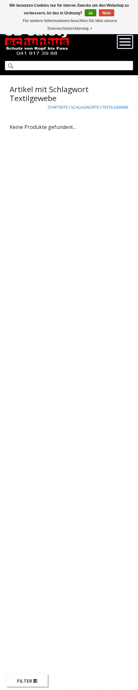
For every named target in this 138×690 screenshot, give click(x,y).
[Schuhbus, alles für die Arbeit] (37, 41)
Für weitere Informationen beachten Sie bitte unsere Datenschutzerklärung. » (70, 25)
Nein (106, 13)
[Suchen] (8, 66)
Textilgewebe (115, 107)
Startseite (57, 107)
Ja (90, 13)
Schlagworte (85, 107)
